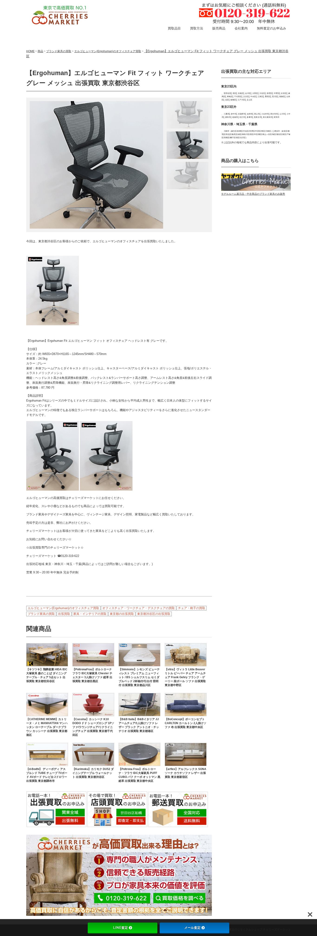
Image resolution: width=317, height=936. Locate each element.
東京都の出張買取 (122, 614)
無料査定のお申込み (271, 28)
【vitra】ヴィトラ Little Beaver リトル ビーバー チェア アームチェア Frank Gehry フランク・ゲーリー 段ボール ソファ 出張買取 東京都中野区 (185, 677)
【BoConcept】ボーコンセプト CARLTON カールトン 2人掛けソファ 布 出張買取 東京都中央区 (185, 723)
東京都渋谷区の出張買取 (153, 614)
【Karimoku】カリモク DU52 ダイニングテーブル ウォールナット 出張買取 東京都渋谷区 (93, 773)
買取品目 (174, 28)
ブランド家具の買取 (58, 51)
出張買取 (64, 614)
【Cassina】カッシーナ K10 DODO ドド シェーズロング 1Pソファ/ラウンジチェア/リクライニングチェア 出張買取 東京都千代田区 (93, 727)
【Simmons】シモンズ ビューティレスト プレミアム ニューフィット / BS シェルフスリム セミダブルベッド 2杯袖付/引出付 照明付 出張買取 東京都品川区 (139, 677)
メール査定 (192, 928)
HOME (30, 51)
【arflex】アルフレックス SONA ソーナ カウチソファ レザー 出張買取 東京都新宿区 (185, 773)
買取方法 (196, 28)
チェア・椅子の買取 (191, 608)
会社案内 (241, 28)
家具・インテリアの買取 (90, 614)
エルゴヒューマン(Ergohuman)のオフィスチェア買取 (107, 51)
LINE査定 (120, 928)
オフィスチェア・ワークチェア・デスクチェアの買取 (138, 608)
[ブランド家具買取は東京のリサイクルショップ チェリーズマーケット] (60, 15)
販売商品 (218, 28)
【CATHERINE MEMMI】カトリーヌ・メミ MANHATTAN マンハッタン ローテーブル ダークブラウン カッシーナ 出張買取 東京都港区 (47, 727)
